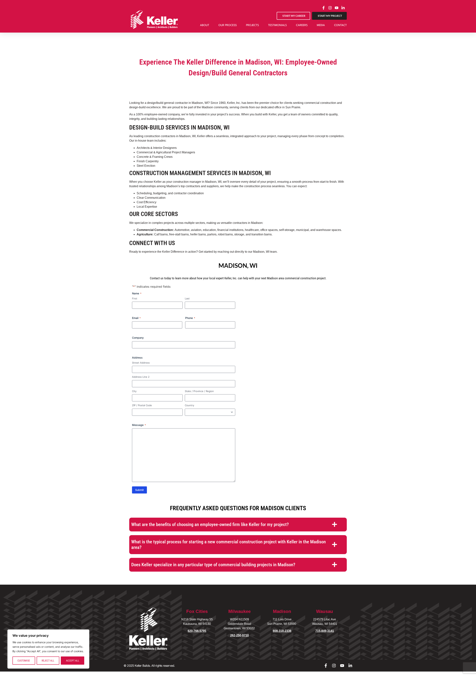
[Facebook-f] (326, 666)
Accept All (72, 660)
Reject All (48, 660)
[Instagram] (334, 666)
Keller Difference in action (178, 251)
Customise (23, 660)
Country (189, 405)
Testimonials (277, 25)
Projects (252, 25)
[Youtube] (342, 666)
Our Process (227, 25)
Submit (139, 489)
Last (187, 298)
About (204, 25)
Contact (340, 25)
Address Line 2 (140, 376)
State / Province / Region (199, 391)
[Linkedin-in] (350, 666)
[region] (48, 649)
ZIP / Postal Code (142, 405)
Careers (302, 25)
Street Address (141, 362)
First (134, 298)
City (134, 391)
